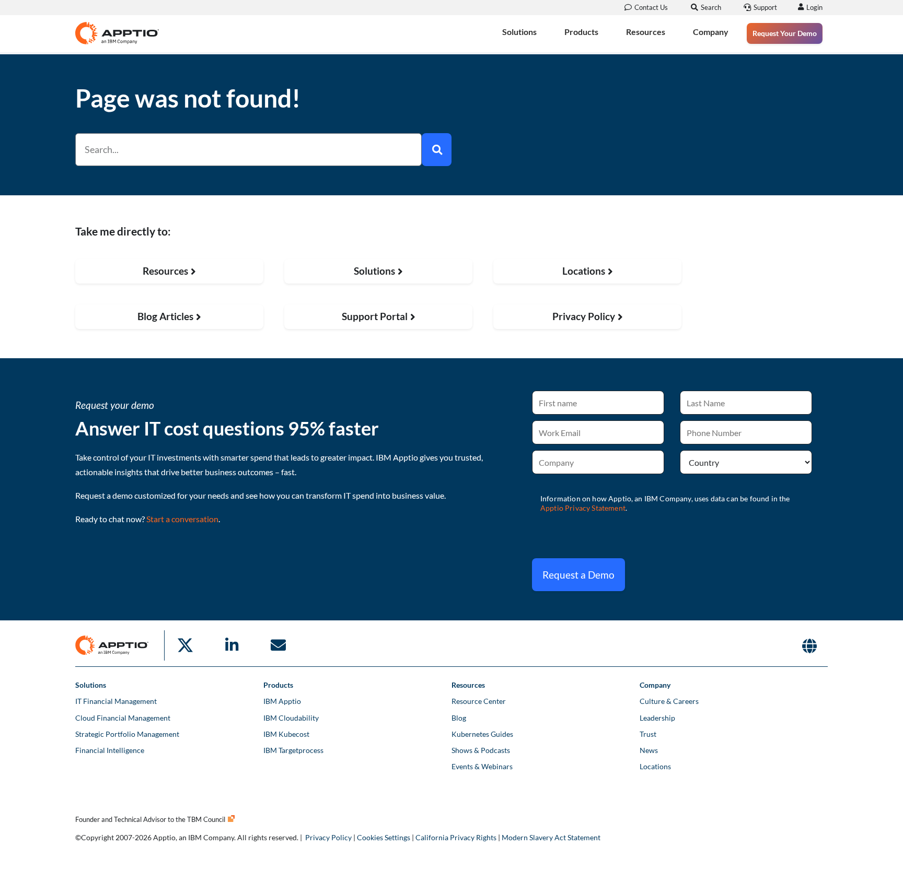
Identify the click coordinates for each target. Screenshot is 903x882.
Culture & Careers (669, 701)
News (649, 750)
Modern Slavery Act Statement (551, 837)
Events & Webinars (482, 766)
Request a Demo (578, 575)
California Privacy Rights (455, 837)
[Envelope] (278, 645)
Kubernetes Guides (482, 734)
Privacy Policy (328, 837)
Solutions (519, 32)
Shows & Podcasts (481, 750)
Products (581, 32)
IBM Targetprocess (293, 750)
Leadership (657, 717)
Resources (645, 32)
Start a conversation (182, 519)
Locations (655, 766)
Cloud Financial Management (122, 717)
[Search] (437, 149)
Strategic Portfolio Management (127, 734)
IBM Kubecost (286, 734)
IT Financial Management (116, 701)
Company (710, 32)
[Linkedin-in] (231, 645)
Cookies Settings (383, 837)
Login (814, 7)
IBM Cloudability (291, 717)
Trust (648, 734)
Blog (459, 717)
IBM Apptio (282, 701)
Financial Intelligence (109, 750)
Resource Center (479, 701)
